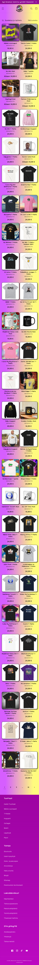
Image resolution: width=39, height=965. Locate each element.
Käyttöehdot (9, 899)
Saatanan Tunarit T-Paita (10, 595)
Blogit (6, 875)
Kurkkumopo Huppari (28, 129)
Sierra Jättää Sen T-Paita (28, 362)
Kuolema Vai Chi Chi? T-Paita (28, 772)
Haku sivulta (8, 871)
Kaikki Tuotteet (10, 804)
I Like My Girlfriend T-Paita (10, 625)
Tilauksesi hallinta (11, 918)
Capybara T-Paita (10, 157)
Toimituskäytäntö (10, 913)
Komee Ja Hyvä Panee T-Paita (28, 450)
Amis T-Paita (10, 683)
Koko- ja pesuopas (11, 861)
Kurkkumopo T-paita (10, 479)
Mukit (6, 828)
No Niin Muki (10, 71)
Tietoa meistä (9, 941)
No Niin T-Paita (10, 129)
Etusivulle (8, 851)
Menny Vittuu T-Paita (28, 534)
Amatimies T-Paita (10, 771)
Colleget (7, 823)
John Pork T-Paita (10, 564)
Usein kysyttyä (9, 856)
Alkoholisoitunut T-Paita (28, 654)
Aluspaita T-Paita (10, 214)
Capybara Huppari (10, 449)
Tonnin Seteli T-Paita (28, 43)
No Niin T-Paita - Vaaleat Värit (28, 243)
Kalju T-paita (28, 71)
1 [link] (4, 787)
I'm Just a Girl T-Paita (28, 214)
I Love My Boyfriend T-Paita (10, 362)
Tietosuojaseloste (11, 904)
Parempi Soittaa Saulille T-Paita (10, 712)
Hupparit (7, 819)
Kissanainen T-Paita (28, 683)
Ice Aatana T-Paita (11, 242)
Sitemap (7, 880)
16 (28, 787)
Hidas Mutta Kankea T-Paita (28, 595)
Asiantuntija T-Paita (28, 185)
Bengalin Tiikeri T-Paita (10, 742)
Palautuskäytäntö (10, 909)
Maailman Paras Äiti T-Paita (10, 654)
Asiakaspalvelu (9, 932)
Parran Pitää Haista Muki (28, 100)
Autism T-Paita (28, 711)
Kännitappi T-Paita (29, 391)
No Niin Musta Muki (29, 332)
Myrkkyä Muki (10, 99)
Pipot (6, 838)
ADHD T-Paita (10, 302)
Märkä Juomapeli (10, 43)
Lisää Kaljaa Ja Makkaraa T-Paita (28, 565)
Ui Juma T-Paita (10, 272)
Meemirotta (13, 960)
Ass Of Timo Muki (28, 507)
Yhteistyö (7, 937)
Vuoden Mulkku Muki (28, 421)
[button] (2, 8)
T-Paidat (7, 814)
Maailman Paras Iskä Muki (10, 333)
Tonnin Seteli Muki (28, 157)
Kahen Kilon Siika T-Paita (10, 535)
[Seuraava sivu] (34, 787)
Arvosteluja (8, 866)
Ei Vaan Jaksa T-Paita (28, 741)
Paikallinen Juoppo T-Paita (28, 273)
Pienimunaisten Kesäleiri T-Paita (10, 392)
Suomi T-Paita (28, 624)
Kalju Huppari (10, 421)
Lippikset (7, 833)
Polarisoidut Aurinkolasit (13, 885)
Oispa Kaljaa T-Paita (28, 479)
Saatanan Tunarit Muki (10, 507)
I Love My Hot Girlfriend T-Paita (10, 186)
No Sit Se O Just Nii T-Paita (28, 303)
